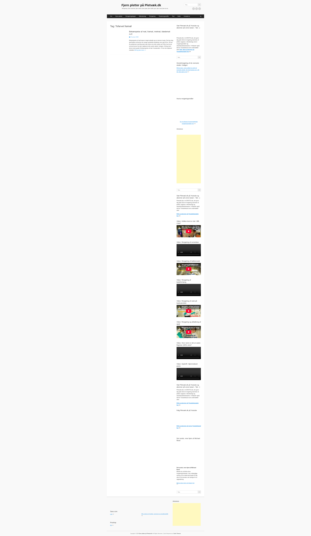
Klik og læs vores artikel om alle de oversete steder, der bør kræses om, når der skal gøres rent (188, 70)
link (111, 525)
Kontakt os (187, 16)
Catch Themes (177, 533)
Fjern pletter (118, 16)
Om (111, 16)
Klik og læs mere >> (140, 50)
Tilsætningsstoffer (164, 16)
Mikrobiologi (142, 16)
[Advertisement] (189, 159)
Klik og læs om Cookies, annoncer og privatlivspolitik (154, 514)
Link (111, 514)
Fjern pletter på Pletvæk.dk (141, 5)
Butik (179, 16)
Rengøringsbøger (131, 16)
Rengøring (152, 16)
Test (173, 16)
